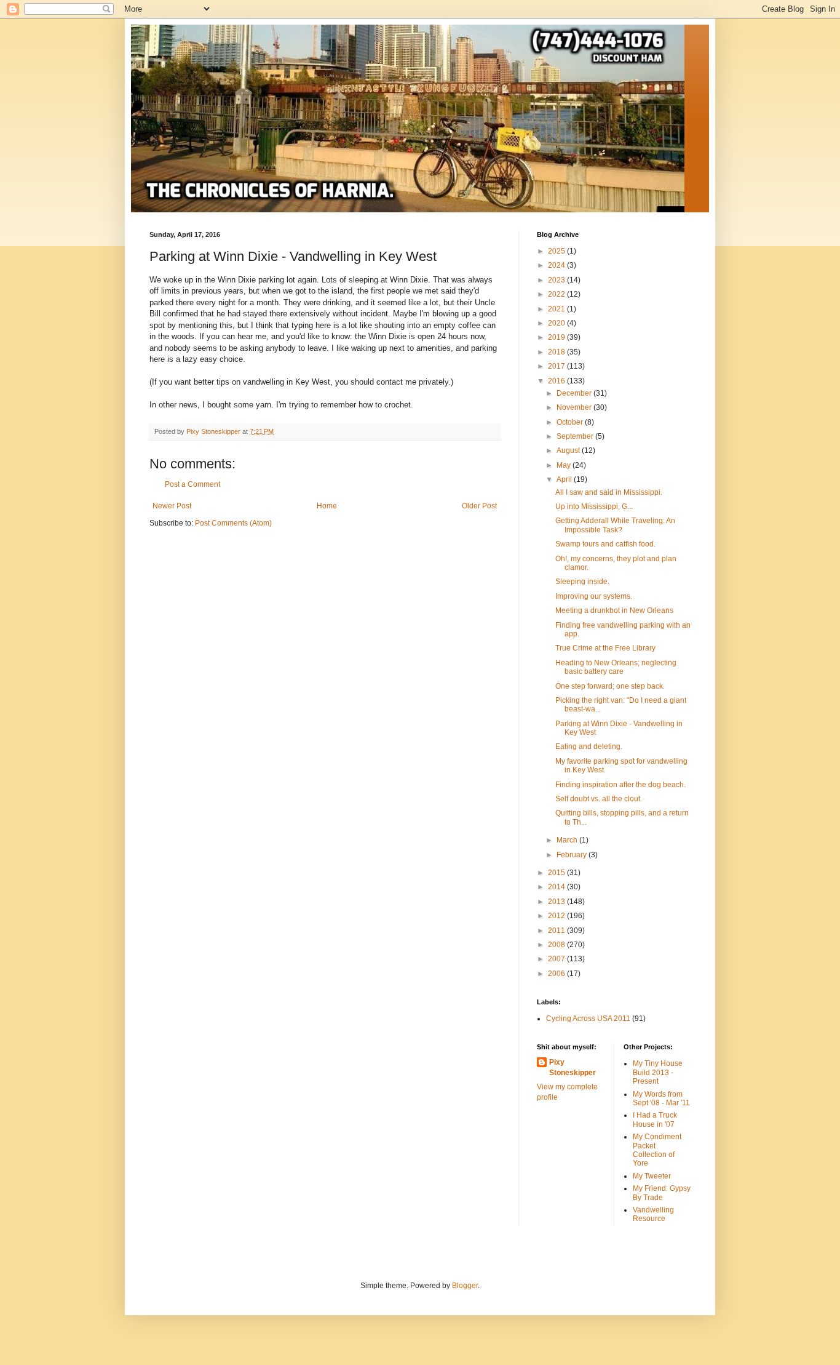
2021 (557, 309)
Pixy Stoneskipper (572, 1067)
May (565, 465)
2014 (557, 887)
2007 (557, 959)
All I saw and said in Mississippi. (608, 492)
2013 (557, 901)
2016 (557, 381)
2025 (557, 251)
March (568, 840)
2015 (557, 872)
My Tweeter (652, 1176)
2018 (557, 352)
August (569, 450)
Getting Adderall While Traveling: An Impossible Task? (615, 525)
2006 (557, 973)
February (572, 855)
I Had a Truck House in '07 (655, 1119)
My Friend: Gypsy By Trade (662, 1192)
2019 (557, 337)
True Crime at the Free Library (605, 648)
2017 (557, 366)
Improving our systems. (593, 596)
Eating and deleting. (588, 746)
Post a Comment (192, 484)
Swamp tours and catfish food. (605, 544)
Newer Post (172, 506)
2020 (557, 323)
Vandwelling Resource (653, 1214)
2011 (557, 930)
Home (327, 506)
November (575, 407)
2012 (557, 915)
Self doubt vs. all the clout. (598, 799)
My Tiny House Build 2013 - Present (658, 1072)
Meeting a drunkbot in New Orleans (614, 610)
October (571, 422)
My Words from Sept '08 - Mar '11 (661, 1098)
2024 (557, 265)
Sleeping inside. (582, 581)
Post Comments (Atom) (233, 523)
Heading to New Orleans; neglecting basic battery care (615, 667)
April (565, 479)
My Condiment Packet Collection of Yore (657, 1149)
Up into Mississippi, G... (594, 506)
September (576, 436)
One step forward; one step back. (610, 686)
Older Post (479, 506)
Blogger (465, 1285)
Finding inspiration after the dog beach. (620, 784)
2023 (557, 280)
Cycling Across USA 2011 (588, 1018)
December (575, 393)
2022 (557, 294)
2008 (557, 944)
